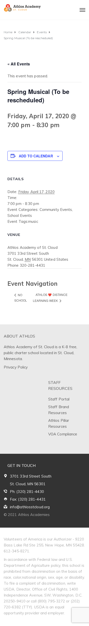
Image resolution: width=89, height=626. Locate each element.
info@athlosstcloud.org (30, 507)
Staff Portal (58, 399)
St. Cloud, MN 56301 (27, 484)
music (33, 221)
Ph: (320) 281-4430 (27, 491)
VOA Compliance (62, 434)
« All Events (18, 64)
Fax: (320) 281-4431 (28, 499)
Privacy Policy (16, 367)
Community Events (56, 209)
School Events (19, 215)
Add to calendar (36, 155)
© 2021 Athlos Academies (27, 514)
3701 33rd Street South (30, 476)
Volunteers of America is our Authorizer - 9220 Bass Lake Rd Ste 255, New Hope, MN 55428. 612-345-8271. (44, 545)
